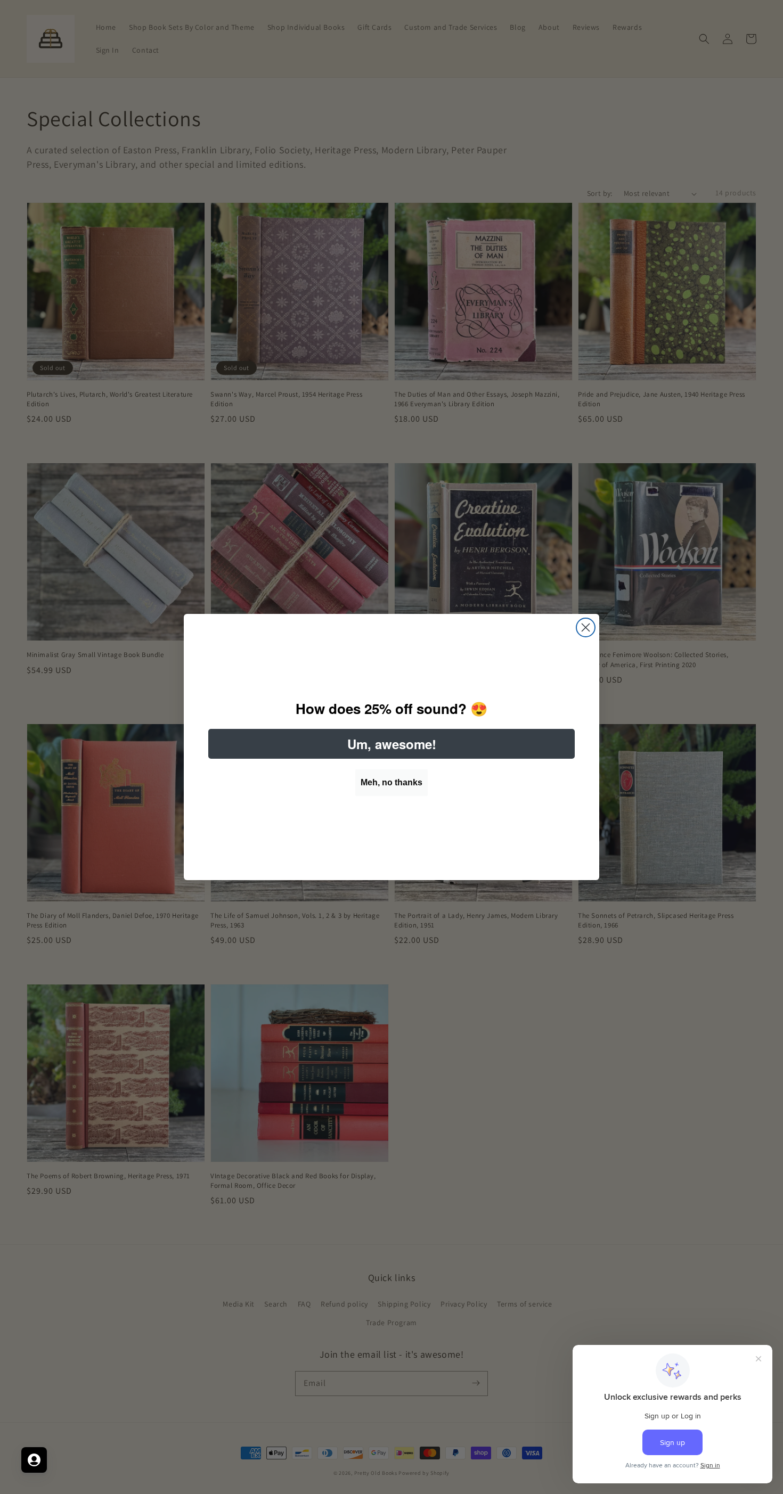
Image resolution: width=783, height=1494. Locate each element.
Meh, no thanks (391, 782)
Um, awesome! (391, 744)
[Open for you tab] (34, 1460)
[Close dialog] (585, 627)
